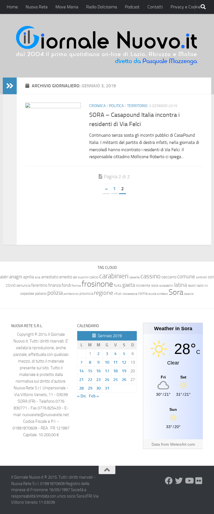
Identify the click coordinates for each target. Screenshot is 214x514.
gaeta (128, 285)
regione (103, 292)
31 (107, 388)
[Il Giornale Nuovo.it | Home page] (107, 45)
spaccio (189, 294)
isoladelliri (166, 286)
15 (90, 370)
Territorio (137, 105)
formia (76, 286)
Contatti (155, 6)
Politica (116, 105)
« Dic (81, 396)
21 (81, 379)
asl (75, 277)
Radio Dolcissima (101, 6)
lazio (200, 285)
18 (115, 370)
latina (180, 284)
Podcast (132, 6)
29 (90, 388)
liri (206, 285)
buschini (83, 277)
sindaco (162, 294)
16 (98, 370)
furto (117, 285)
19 (124, 370)
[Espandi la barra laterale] (10, 86)
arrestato (49, 276)
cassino (150, 276)
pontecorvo (71, 294)
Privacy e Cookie (186, 6)
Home (12, 6)
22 (90, 379)
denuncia (23, 285)
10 (107, 362)
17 (107, 370)
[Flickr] (199, 481)
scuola (152, 294)
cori (211, 276)
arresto (65, 276)
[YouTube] (189, 481)
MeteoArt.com (182, 444)
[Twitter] (179, 481)
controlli (201, 277)
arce (37, 277)
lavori (192, 285)
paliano (41, 293)
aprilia (28, 276)
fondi (66, 285)
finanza (54, 285)
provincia (86, 293)
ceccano (168, 276)
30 (98, 388)
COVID (11, 285)
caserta (134, 277)
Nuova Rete (37, 6)
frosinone (97, 284)
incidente (143, 285)
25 (115, 379)
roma (142, 293)
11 (115, 362)
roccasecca (129, 294)
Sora (176, 292)
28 (81, 388)
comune (186, 277)
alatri (4, 276)
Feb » (94, 396)
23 (98, 379)
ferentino (39, 285)
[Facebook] (169, 481)
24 (107, 379)
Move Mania (66, 6)
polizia (55, 292)
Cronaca (97, 105)
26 (124, 379)
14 (81, 370)
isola (154, 285)
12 (124, 362)
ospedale (27, 293)
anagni (15, 276)
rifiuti (117, 294)
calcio (93, 277)
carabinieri (113, 276)
